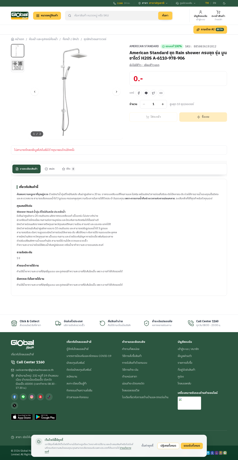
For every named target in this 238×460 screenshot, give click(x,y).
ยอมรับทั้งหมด (192, 445)
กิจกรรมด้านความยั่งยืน (79, 390)
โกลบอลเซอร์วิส (130, 390)
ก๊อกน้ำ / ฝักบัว (71, 39)
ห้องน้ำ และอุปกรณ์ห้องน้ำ (43, 39)
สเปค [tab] (52, 169)
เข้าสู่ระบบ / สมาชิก (188, 349)
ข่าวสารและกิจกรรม (78, 397)
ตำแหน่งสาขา (129, 376)
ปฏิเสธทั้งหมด (168, 445)
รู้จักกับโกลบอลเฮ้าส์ (78, 349)
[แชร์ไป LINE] (146, 93)
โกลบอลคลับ (184, 383)
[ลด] (144, 104)
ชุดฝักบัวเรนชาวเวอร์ (95, 39)
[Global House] (19, 16)
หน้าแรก (19, 39)
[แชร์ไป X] (153, 93)
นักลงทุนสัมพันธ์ (76, 363)
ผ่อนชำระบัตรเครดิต (133, 383)
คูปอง (181, 376)
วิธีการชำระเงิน (130, 370)
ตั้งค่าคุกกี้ (147, 445)
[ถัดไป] (116, 92)
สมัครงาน (72, 376)
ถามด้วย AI (212, 29)
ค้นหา (165, 15)
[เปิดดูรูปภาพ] (75, 91)
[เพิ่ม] (163, 104)
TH (207, 3)
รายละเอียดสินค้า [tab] (28, 169)
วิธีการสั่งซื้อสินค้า (132, 356)
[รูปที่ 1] (17, 50)
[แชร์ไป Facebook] (139, 93)
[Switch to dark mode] (224, 3)
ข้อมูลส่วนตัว (185, 356)
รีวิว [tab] (70, 169)
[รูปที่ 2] (17, 65)
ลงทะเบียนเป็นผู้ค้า (77, 383)
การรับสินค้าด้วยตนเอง (134, 363)
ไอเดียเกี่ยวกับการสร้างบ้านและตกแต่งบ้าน (145, 397)
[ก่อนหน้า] (35, 92)
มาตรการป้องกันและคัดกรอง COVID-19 (89, 356)
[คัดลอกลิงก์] (161, 93)
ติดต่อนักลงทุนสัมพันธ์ (79, 370)
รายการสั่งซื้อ (185, 363)
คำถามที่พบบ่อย (130, 349)
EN (214, 3)
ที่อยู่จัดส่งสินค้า (186, 370)
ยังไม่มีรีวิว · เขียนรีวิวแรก (144, 65)
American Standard (144, 46)
